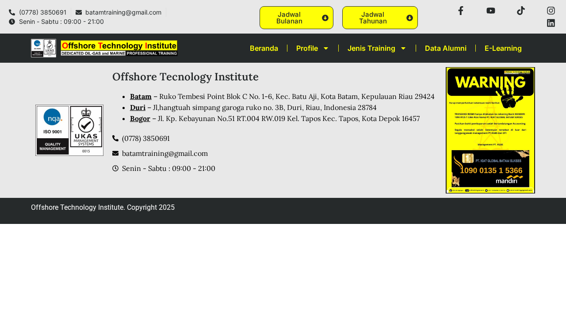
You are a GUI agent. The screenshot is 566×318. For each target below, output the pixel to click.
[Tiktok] (521, 10)
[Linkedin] (551, 23)
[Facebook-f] (461, 10)
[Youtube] (491, 10)
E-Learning (503, 48)
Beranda (264, 48)
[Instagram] (551, 10)
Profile (307, 48)
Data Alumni (446, 48)
